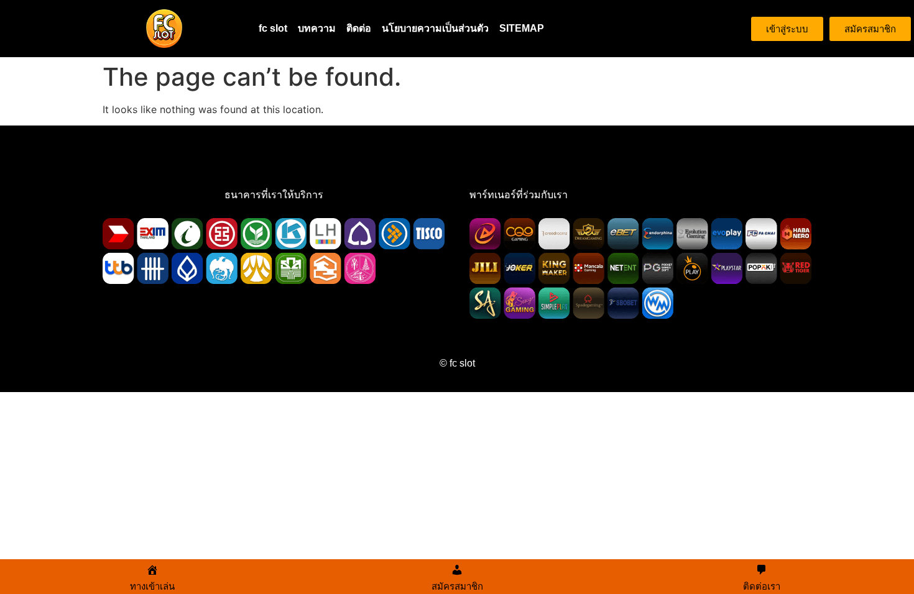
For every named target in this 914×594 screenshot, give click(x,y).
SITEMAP (521, 28)
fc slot (273, 28)
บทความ (317, 28)
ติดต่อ (358, 28)
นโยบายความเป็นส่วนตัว (435, 28)
